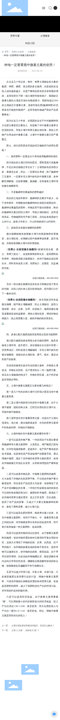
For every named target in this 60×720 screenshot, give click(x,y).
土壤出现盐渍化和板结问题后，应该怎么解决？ (32, 626)
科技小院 (30, 43)
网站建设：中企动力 (42, 711)
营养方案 (15, 36)
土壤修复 (45, 36)
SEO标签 (11, 716)
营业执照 (30, 716)
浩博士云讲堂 (18, 52)
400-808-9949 (26, 654)
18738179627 (40, 654)
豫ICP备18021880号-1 (15, 711)
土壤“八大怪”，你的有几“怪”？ (25, 630)
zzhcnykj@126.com (33, 658)
